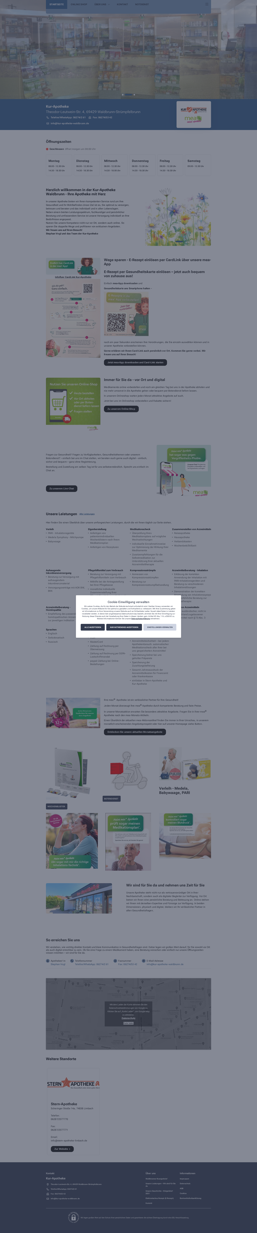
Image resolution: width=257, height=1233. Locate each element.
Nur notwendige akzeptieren (124, 627)
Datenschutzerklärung (140, 619)
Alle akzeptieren (92, 627)
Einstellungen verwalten (160, 627)
